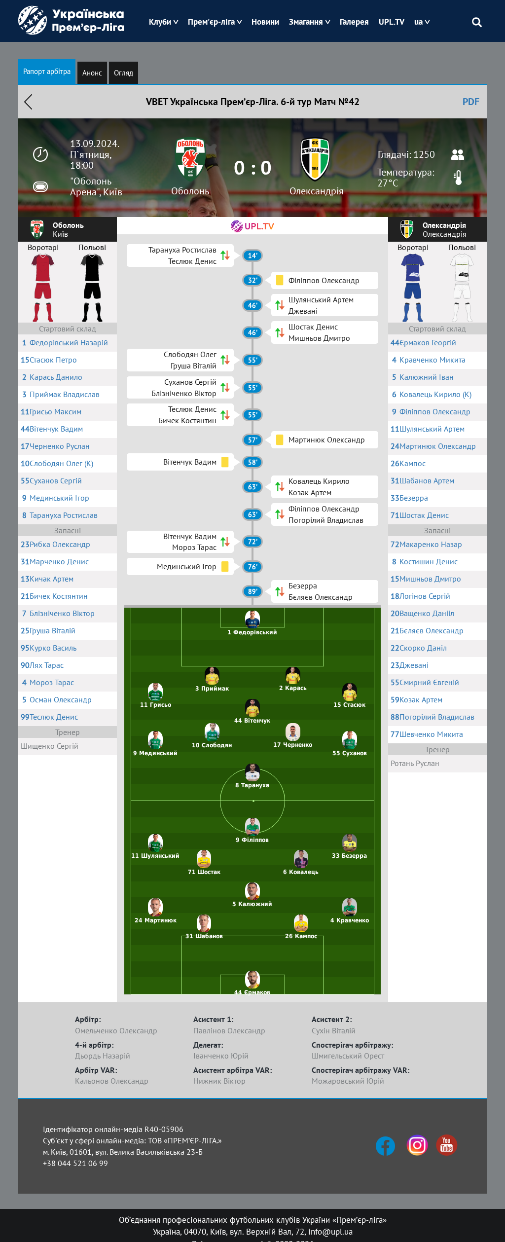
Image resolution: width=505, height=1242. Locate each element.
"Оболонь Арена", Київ (96, 186)
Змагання (306, 21)
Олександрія (316, 190)
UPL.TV (391, 21)
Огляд (123, 72)
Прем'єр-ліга (211, 21)
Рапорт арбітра (47, 71)
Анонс (92, 72)
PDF (471, 101)
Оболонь (190, 190)
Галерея (354, 21)
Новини (265, 21)
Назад (28, 101)
